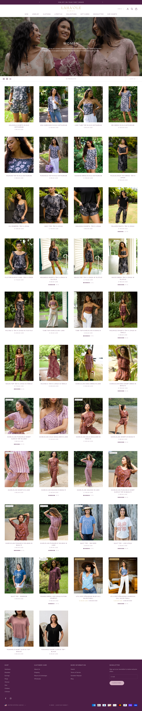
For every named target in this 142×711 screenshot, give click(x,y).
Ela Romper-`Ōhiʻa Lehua (19, 226)
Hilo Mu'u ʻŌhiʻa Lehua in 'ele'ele (19, 330)
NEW (26, 14)
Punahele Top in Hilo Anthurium (53, 175)
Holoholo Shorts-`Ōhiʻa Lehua (88, 226)
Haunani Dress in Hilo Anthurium (88, 175)
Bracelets (7, 672)
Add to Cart (19, 119)
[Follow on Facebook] (6, 698)
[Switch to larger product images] (4, 78)
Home (6, 19)
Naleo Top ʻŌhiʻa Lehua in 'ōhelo (19, 383)
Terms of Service (76, 672)
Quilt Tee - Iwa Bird (88, 543)
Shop (12, 19)
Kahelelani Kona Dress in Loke (88, 383)
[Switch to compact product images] (10, 78)
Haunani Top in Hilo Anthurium (19, 175)
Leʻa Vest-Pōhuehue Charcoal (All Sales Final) (123, 597)
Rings (6, 679)
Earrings (7, 676)
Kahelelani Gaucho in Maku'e (53, 490)
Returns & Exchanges (40, 676)
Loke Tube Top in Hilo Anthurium (88, 125)
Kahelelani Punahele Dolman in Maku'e (19, 544)
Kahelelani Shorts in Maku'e (123, 437)
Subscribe (116, 683)
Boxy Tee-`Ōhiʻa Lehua (54, 226)
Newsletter (98, 14)
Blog (72, 679)
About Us (37, 669)
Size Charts (112, 14)
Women (18, 19)
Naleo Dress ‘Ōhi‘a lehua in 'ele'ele (123, 278)
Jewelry (35, 14)
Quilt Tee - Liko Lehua (123, 543)
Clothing (47, 14)
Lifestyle (58, 14)
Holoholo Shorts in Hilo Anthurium (19, 126)
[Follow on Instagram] (11, 698)
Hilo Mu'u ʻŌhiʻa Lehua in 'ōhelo (54, 383)
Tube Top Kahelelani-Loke (54, 330)
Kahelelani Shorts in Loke (19, 490)
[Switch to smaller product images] (7, 78)
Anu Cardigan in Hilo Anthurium (53, 125)
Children (7, 688)
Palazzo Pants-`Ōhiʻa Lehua (122, 226)
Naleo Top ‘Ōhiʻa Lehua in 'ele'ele (88, 277)
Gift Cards (85, 14)
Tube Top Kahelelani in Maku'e (88, 330)
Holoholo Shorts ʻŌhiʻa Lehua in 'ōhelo (123, 331)
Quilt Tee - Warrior (19, 596)
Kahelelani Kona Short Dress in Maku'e (123, 384)
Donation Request (76, 676)
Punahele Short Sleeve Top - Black (54, 650)
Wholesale (37, 679)
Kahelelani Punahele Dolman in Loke (53, 544)
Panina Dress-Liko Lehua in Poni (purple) (53, 597)
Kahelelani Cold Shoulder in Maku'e (88, 438)
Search (73, 669)
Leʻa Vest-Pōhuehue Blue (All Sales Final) (88, 597)
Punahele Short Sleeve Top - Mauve (19, 650)
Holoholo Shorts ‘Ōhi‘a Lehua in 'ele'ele (53, 278)
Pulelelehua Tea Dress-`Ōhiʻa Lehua (123, 176)
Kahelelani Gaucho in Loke (88, 490)
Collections (71, 14)
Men (6, 685)
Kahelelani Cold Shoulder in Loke (53, 437)
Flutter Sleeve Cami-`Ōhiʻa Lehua (19, 277)
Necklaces (8, 669)
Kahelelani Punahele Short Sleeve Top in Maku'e (123, 491)
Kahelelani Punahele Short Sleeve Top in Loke (19, 438)
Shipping (37, 672)
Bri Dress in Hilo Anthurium (122, 125)
